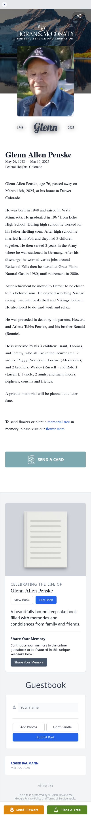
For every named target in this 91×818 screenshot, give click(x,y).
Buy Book (46, 600)
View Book (21, 600)
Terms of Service (57, 798)
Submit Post (45, 737)
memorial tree (58, 421)
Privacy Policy (33, 798)
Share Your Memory (29, 662)
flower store (55, 428)
